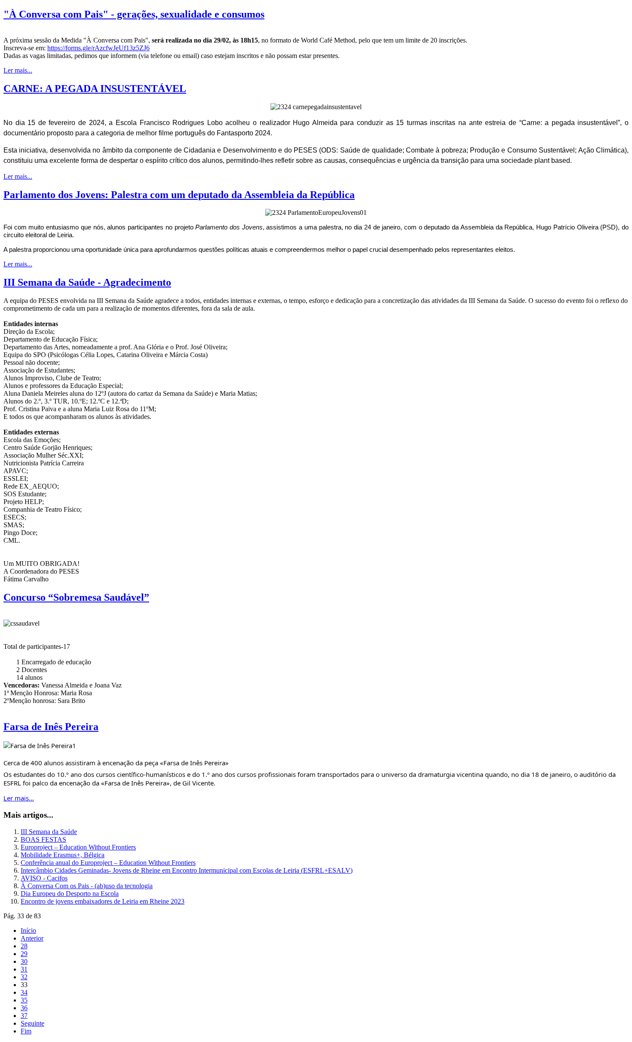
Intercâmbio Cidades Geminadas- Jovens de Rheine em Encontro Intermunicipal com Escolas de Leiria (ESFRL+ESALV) (187, 870)
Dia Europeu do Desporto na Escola (70, 893)
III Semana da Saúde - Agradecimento (87, 282)
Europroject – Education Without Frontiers (78, 847)
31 (24, 969)
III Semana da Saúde (49, 831)
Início (28, 930)
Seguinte (32, 1023)
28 (24, 946)
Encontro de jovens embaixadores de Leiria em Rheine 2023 (102, 901)
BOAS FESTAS (43, 839)
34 (24, 992)
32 (24, 977)
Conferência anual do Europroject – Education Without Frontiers (108, 862)
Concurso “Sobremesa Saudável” (76, 597)
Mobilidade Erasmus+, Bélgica (62, 855)
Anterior (32, 938)
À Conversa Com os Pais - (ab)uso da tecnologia (87, 885)
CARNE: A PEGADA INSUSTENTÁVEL (94, 88)
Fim (26, 1031)
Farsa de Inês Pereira (50, 726)
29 (24, 953)
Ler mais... (17, 70)
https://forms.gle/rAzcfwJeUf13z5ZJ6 (98, 48)
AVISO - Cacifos (44, 878)
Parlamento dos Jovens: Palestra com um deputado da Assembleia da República (179, 194)
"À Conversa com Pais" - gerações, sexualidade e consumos (133, 14)
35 (24, 1000)
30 (24, 961)
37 (24, 1015)
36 (24, 1007)
